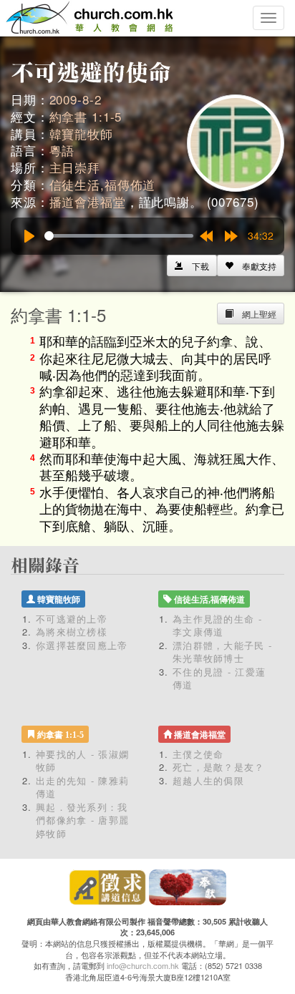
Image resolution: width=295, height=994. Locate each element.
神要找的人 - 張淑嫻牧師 (82, 760)
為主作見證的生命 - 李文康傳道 (217, 625)
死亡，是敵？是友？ (219, 767)
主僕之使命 (198, 754)
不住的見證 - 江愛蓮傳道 (219, 678)
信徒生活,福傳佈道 (102, 184)
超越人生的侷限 (208, 780)
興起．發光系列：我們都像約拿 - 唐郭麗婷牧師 (82, 820)
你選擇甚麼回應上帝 (82, 645)
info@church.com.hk (143, 965)
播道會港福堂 (87, 201)
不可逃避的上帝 (71, 618)
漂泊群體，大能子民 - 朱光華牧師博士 (222, 652)
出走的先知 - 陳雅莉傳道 (82, 787)
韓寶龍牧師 (81, 133)
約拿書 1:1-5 (85, 116)
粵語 (62, 150)
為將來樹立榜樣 (71, 631)
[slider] (118, 236)
